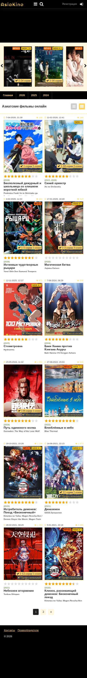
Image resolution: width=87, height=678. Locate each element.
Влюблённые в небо (59, 429)
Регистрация (69, 4)
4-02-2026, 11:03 (14, 199)
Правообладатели (28, 630)
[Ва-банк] (18, 66)
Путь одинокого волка (21, 429)
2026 (22, 95)
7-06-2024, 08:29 (55, 280)
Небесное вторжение (19, 592)
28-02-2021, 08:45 (15, 525)
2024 (46, 95)
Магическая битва (57, 266)
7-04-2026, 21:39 (14, 117)
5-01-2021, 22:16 (55, 525)
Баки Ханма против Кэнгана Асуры (60, 349)
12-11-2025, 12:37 (14, 280)
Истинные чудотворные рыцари (21, 267)
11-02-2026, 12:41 (55, 117)
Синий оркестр (55, 184)
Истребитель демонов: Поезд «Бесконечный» (23, 513)
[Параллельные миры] (49, 66)
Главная (8, 95)
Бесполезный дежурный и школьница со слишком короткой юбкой (22, 188)
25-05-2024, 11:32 (14, 362)
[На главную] (15, 3)
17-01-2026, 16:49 (56, 199)
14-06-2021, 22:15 (56, 443)
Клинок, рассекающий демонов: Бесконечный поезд (63, 595)
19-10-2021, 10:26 (15, 443)
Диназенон (53, 510)
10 (36, 176)
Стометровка (13, 347)
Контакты (9, 630)
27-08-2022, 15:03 (56, 362)
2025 (34, 95)
